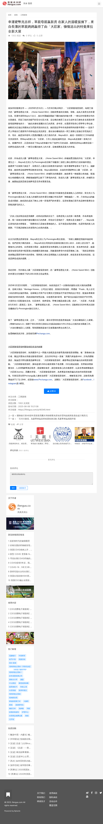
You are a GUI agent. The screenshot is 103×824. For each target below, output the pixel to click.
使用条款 (53, 793)
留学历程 (15, 765)
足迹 (13, 743)
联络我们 (41, 797)
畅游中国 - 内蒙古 (18, 734)
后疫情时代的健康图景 (20, 541)
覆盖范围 (53, 805)
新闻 (16, 15)
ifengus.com (24, 507)
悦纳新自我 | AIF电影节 (30, 739)
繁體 (30, 3)
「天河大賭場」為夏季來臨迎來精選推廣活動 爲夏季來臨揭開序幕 (46, 418)
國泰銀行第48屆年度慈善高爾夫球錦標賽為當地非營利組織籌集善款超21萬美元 (52, 415)
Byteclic (17, 811)
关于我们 (41, 793)
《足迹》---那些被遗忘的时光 (29, 747)
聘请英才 (41, 801)
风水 (13, 761)
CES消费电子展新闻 (19, 609)
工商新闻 (23, 15)
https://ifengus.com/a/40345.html (34, 409)
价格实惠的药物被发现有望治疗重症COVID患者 (31, 545)
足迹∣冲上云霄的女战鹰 (26, 756)
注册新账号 (22, 488)
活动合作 (53, 801)
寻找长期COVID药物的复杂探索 (24, 558)
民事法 (14, 769)
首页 (9, 15)
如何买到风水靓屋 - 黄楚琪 (28, 761)
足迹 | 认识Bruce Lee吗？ (28, 743)
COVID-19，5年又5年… (20, 567)
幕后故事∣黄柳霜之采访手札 (28, 752)
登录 (13, 488)
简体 (25, 3)
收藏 (12, 424)
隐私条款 (53, 797)
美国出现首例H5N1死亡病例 (22, 576)
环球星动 (15, 739)
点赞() (52, 391)
